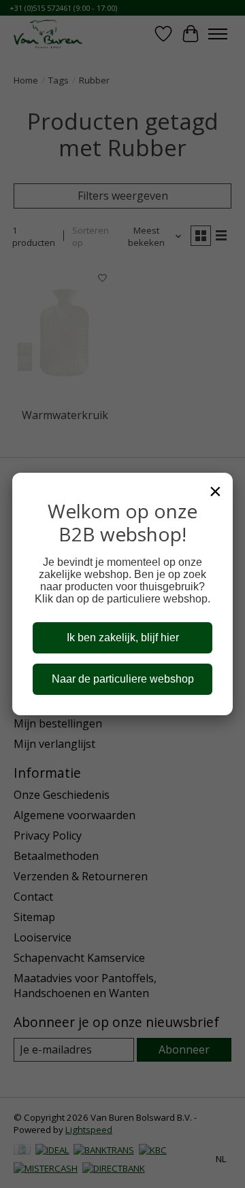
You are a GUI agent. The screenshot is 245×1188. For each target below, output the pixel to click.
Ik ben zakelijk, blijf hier (123, 637)
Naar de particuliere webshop (123, 679)
